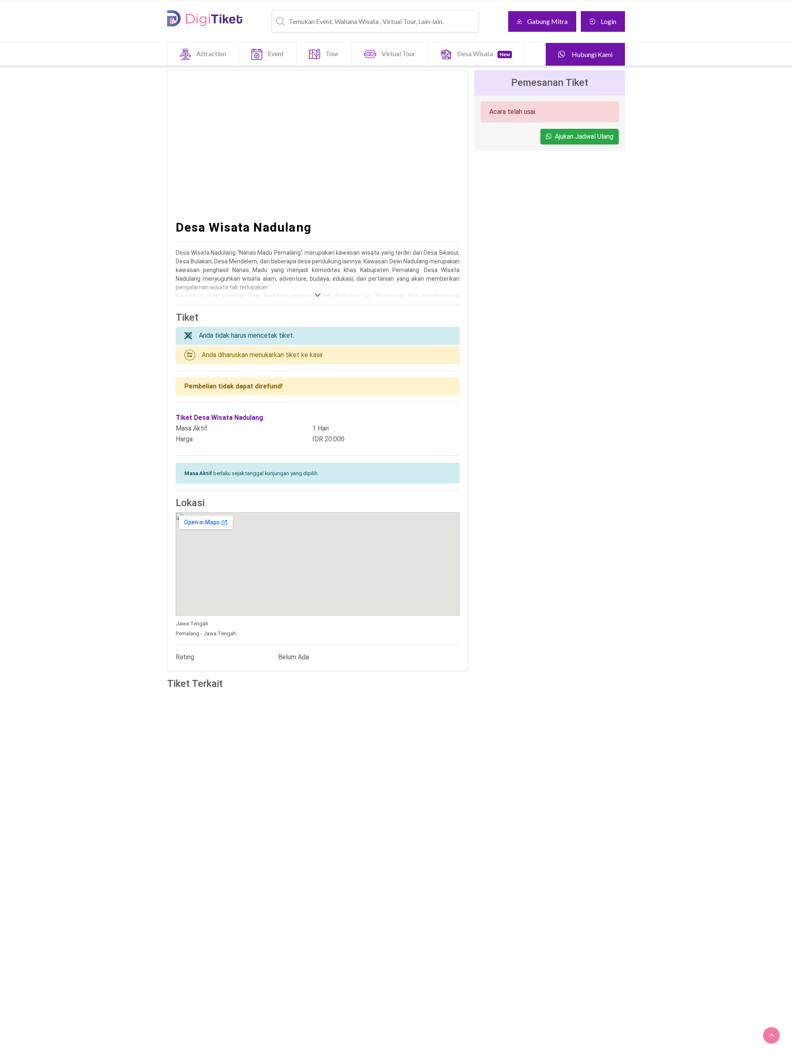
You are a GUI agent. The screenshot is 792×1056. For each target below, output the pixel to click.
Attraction (211, 53)
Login (608, 21)
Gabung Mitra (547, 21)
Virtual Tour (398, 53)
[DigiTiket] (204, 18)
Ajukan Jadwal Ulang (584, 136)
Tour (332, 53)
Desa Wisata (483, 53)
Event (276, 53)
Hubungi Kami (591, 54)
